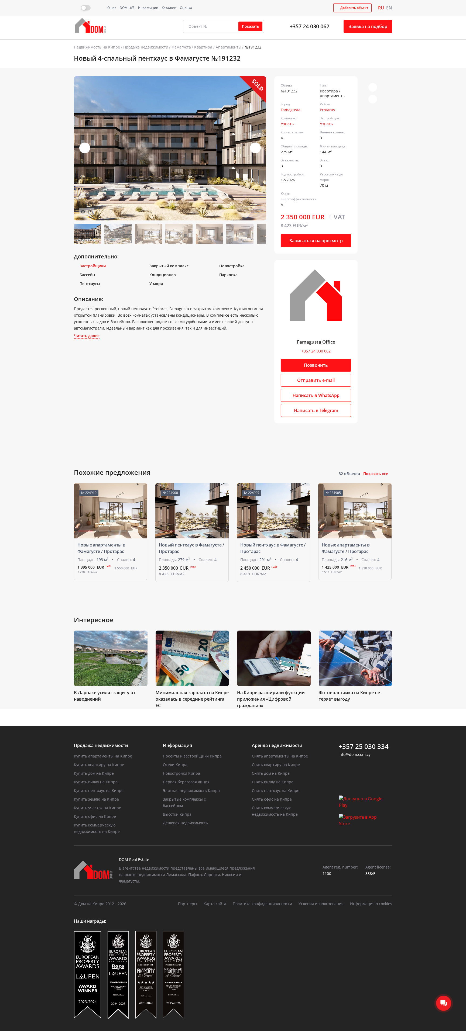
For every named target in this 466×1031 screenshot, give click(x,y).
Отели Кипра (175, 764)
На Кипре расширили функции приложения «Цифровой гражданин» (271, 699)
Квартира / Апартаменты (217, 47)
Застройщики (93, 265)
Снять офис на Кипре (272, 799)
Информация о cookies (371, 903)
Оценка (186, 7)
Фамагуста (181, 47)
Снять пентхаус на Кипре (275, 790)
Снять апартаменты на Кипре (280, 756)
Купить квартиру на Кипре (99, 764)
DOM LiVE (127, 7)
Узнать (287, 123)
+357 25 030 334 (363, 746)
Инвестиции (148, 7)
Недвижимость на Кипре (97, 47)
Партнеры (187, 903)
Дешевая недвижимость (185, 822)
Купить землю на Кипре (96, 799)
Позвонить (316, 365)
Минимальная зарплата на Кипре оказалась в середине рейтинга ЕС (192, 699)
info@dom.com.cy (354, 754)
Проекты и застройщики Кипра (192, 756)
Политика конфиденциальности (262, 903)
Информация (177, 745)
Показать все (375, 473)
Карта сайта (215, 903)
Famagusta (290, 109)
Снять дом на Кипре (271, 773)
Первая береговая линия (186, 781)
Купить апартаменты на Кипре (103, 756)
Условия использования (321, 903)
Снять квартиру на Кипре (276, 764)
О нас (111, 7)
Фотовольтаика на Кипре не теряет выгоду (349, 696)
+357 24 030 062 (309, 26)
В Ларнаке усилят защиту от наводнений (104, 696)
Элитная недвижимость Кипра (191, 790)
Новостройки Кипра (181, 773)
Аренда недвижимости (277, 745)
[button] (255, 148)
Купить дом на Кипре (94, 773)
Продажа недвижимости (145, 47)
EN (389, 8)
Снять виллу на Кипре (272, 781)
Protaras (327, 109)
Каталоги (169, 7)
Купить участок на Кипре (97, 807)
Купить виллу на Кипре (96, 781)
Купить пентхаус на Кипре (99, 790)
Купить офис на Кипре (95, 816)
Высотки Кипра (177, 814)
